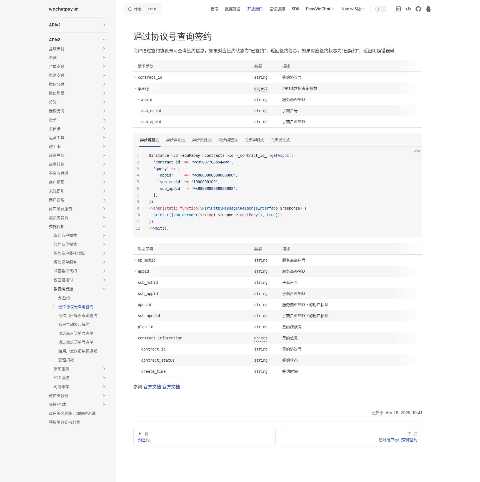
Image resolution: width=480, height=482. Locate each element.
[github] (418, 9)
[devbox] (408, 9)
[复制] (413, 155)
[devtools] (398, 9)
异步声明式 (176, 139)
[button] (78, 25)
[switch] (380, 9)
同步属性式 (280, 139)
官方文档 (152, 386)
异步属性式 (202, 139)
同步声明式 (254, 139)
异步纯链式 (149, 139)
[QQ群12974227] (428, 9)
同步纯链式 (228, 139)
